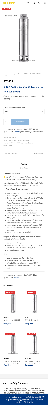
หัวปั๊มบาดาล (29, 143)
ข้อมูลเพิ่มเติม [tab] (24, 168)
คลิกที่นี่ (17, 132)
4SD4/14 (6, 317)
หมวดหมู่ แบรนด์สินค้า (16, 74)
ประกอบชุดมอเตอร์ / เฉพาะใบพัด (14, 107)
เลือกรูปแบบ (7, 323)
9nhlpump (12, 143)
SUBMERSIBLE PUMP (23, 140)
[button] (28, 3)
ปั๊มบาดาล (23, 143)
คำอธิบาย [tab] (24, 164)
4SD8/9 (6, 359)
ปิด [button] (32, 402)
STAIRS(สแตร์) (27, 74)
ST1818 (27, 317)
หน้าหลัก (5, 74)
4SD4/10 (28, 359)
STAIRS (18, 143)
